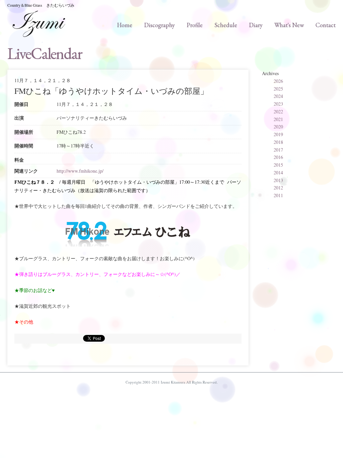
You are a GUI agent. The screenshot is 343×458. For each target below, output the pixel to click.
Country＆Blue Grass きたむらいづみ (40, 5)
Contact (326, 25)
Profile (195, 25)
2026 (278, 81)
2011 (278, 195)
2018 (278, 142)
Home (124, 25)
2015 (278, 165)
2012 (278, 187)
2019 (278, 134)
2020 (278, 126)
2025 (278, 88)
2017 (278, 150)
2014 (278, 172)
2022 (278, 111)
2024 (278, 96)
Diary (256, 25)
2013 (278, 180)
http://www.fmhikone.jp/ (80, 171)
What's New (289, 25)
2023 (278, 104)
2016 (278, 157)
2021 (278, 119)
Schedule (225, 25)
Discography (159, 25)
